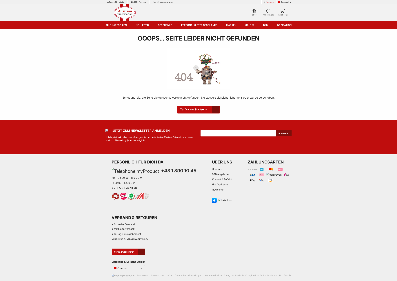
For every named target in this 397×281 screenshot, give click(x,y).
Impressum (142, 275)
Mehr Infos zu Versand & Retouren (130, 239)
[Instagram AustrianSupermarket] (225, 200)
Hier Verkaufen (220, 184)
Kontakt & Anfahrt (222, 179)
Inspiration (284, 25)
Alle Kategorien (116, 25)
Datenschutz (157, 275)
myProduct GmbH (257, 275)
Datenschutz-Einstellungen (188, 275)
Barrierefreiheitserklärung (217, 275)
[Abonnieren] (284, 133)
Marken (231, 25)
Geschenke (165, 25)
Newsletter (218, 189)
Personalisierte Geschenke (199, 25)
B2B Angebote (220, 174)
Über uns (217, 169)
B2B (265, 25)
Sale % (249, 25)
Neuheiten (142, 25)
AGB (169, 275)
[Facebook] (214, 200)
